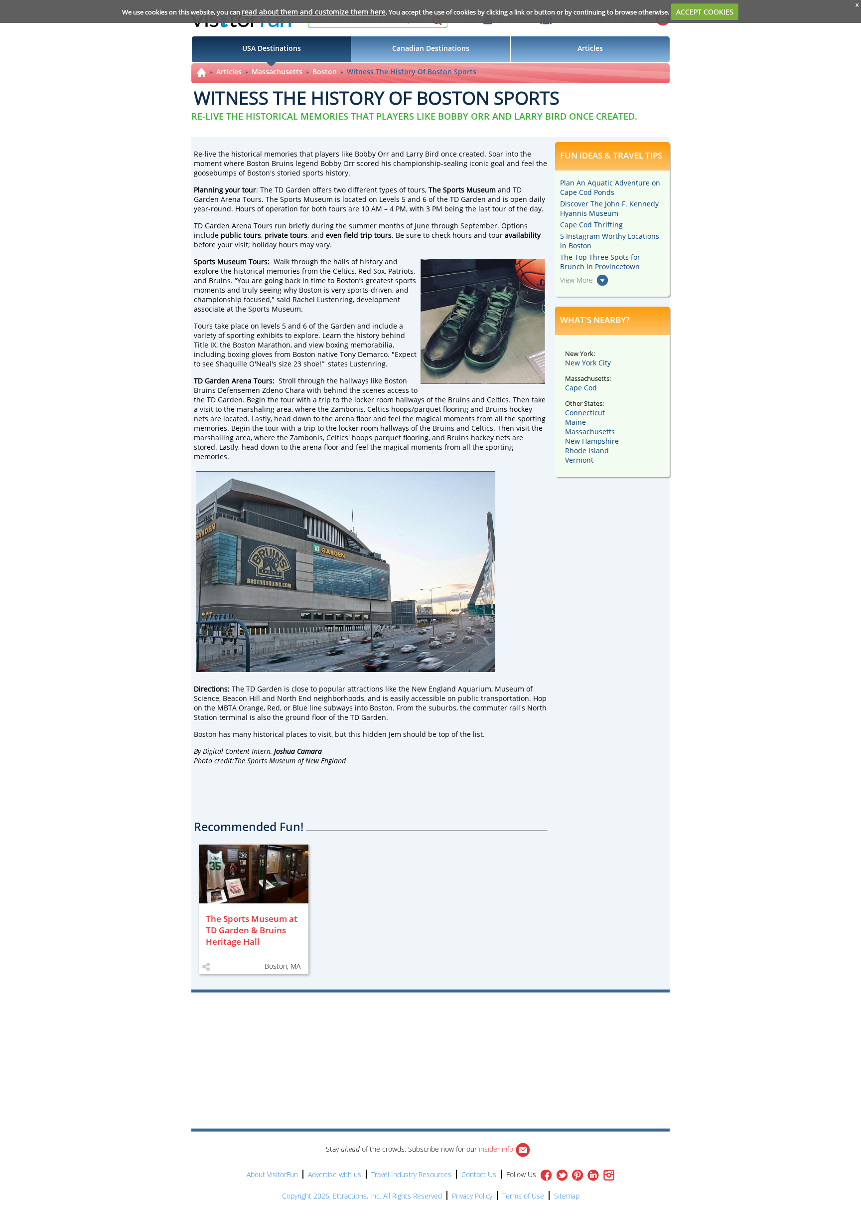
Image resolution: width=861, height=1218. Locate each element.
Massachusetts (277, 71)
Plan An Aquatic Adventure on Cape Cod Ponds (610, 187)
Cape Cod (581, 387)
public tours (241, 235)
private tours (286, 235)
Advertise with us (334, 1174)
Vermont (579, 460)
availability (523, 235)
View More (576, 280)
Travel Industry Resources (411, 1174)
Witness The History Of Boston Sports (411, 71)
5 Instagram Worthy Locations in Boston (609, 240)
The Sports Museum (462, 189)
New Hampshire (592, 441)
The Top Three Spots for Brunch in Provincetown (600, 261)
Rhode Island (587, 450)
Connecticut (585, 412)
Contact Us (478, 1174)
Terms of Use (523, 1196)
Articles (229, 71)
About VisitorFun (272, 1174)
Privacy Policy (472, 1196)
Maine (575, 422)
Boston (324, 71)
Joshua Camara (298, 751)
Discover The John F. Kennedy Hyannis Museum (609, 208)
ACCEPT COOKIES (704, 11)
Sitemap (566, 1196)
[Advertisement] (476, 1021)
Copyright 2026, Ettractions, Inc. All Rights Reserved (362, 1196)
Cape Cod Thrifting (591, 224)
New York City (588, 362)
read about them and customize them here (314, 11)
